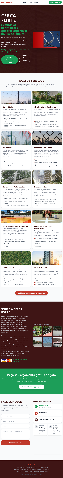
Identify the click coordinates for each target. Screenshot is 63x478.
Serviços (25, 2)
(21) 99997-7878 (28, 471)
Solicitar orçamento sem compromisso (31, 293)
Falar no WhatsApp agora (31, 387)
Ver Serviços (24, 59)
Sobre (30, 2)
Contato (36, 2)
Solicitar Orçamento (55, 2)
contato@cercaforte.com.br (41, 471)
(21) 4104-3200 (18, 471)
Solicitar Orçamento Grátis (10, 60)
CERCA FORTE (7, 2)
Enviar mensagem (15, 443)
